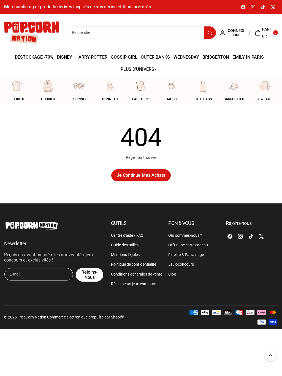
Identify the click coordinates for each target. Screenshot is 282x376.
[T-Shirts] (17, 86)
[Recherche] (210, 32)
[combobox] (140, 32)
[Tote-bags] (203, 86)
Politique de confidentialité (133, 264)
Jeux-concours (181, 264)
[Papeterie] (141, 86)
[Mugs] (172, 86)
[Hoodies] (48, 86)
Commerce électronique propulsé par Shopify (85, 317)
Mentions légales (125, 254)
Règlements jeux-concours (133, 284)
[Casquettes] (234, 86)
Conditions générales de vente (136, 274)
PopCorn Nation (32, 317)
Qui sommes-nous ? (185, 235)
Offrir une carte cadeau (188, 245)
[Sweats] (265, 86)
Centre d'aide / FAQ (127, 235)
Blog (172, 274)
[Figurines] (79, 86)
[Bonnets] (110, 86)
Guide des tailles (125, 245)
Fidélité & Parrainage (186, 254)
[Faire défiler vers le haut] (270, 355)
